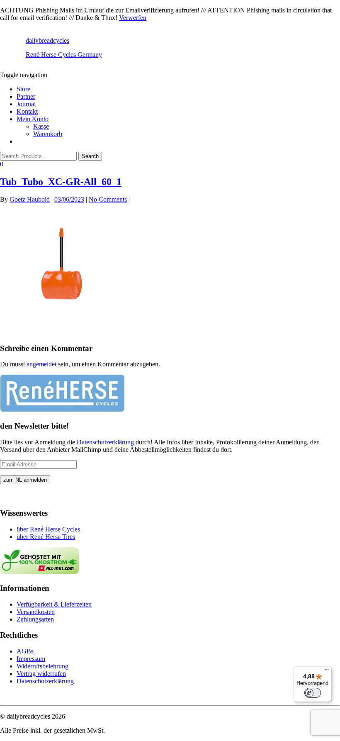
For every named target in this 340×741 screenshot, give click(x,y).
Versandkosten (36, 611)
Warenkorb (47, 133)
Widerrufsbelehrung (42, 666)
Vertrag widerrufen (41, 673)
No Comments (108, 199)
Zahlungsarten (35, 619)
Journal (26, 103)
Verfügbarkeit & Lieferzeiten (54, 604)
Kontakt (27, 111)
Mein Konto (33, 118)
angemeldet (41, 364)
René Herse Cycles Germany (64, 54)
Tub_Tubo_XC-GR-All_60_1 (60, 181)
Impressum (31, 658)
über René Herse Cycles (48, 529)
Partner (26, 96)
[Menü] (327, 671)
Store (23, 89)
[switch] (312, 693)
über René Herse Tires (46, 536)
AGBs (25, 651)
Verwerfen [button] (132, 17)
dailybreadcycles (47, 40)
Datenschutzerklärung (106, 442)
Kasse (41, 126)
